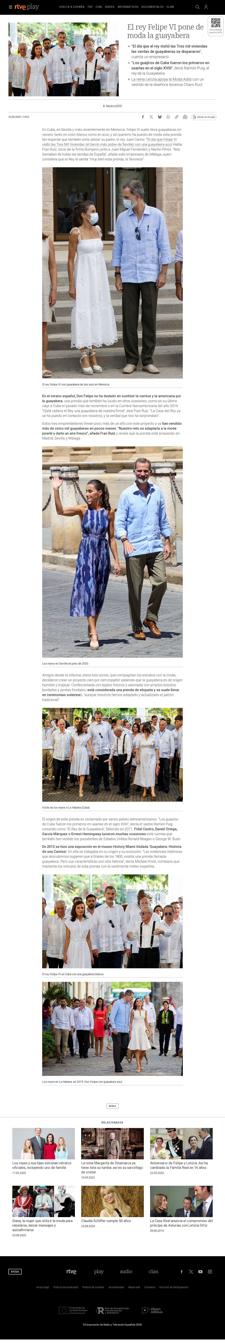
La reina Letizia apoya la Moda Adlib (161, 79)
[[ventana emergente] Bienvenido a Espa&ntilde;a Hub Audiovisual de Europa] (151, 1314)
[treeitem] (72, 7)
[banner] (32, 7)
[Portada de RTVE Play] (27, 7)
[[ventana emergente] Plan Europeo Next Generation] (73, 1314)
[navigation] (117, 6)
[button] (10, 7)
